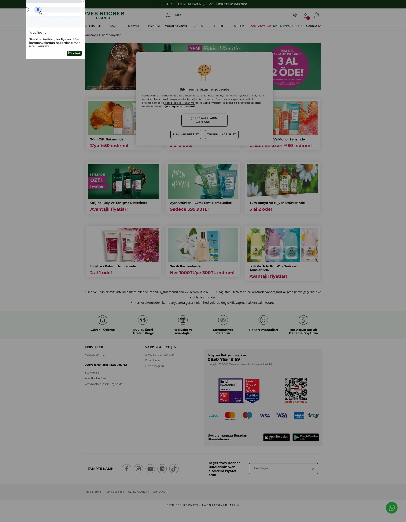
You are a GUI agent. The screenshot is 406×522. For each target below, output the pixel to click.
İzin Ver (74, 53)
